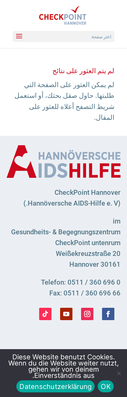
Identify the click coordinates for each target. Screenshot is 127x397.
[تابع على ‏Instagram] (87, 314)
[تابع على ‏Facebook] (108, 314)
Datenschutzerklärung (55, 386)
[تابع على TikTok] (45, 314)
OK (106, 386)
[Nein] (119, 373)
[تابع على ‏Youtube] (66, 314)
